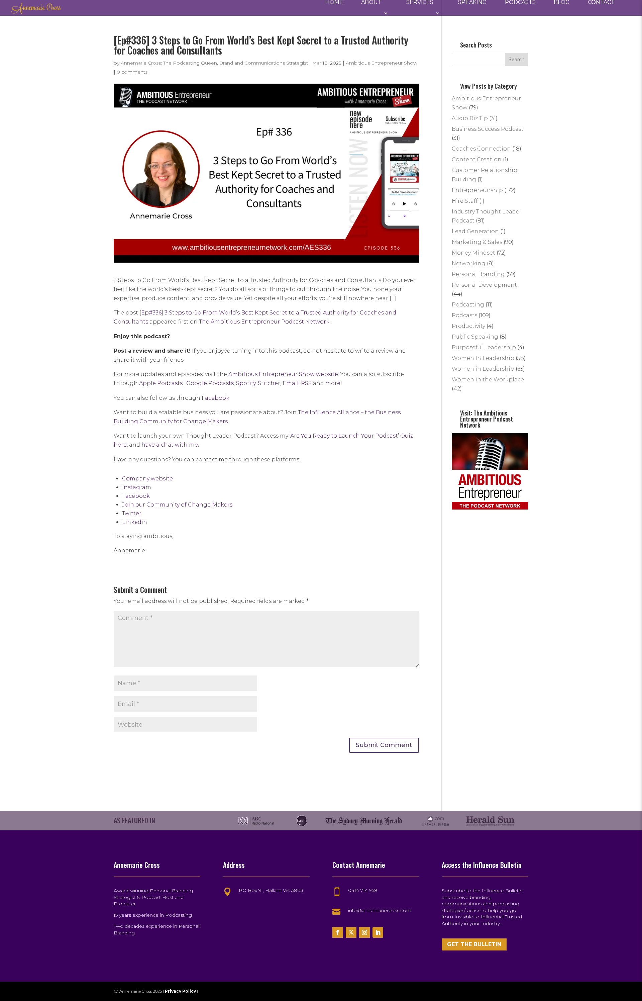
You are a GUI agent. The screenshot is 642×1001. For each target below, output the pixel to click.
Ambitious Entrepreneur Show (381, 63)
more (332, 383)
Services (419, 2)
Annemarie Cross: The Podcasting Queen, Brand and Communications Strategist (214, 63)
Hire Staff (465, 201)
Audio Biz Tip (470, 118)
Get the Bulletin (474, 944)
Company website (147, 478)
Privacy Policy (181, 991)
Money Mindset (473, 253)
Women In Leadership (483, 358)
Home (334, 2)
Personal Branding (478, 274)
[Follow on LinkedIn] (377, 932)
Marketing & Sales (477, 242)
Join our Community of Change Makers (177, 505)
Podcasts (520, 2)
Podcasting (468, 304)
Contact (601, 2)
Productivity (468, 326)
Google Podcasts (210, 383)
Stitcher (269, 383)
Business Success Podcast (488, 129)
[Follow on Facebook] (337, 932)
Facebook (215, 398)
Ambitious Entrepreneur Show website (283, 374)
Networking (469, 263)
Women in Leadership (483, 369)
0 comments (132, 72)
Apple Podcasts (161, 383)
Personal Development (484, 285)
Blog (562, 2)
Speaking (472, 2)
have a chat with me (169, 445)
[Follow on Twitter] (351, 932)
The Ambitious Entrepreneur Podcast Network (264, 321)
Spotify (245, 383)
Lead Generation (475, 231)
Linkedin (134, 522)
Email (291, 383)
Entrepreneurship (477, 190)
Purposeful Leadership (484, 347)
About (371, 2)
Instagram (136, 487)
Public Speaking (475, 337)
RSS (306, 383)
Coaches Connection (481, 149)
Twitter (131, 513)
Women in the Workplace (488, 379)
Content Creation (477, 159)
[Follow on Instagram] (364, 932)
